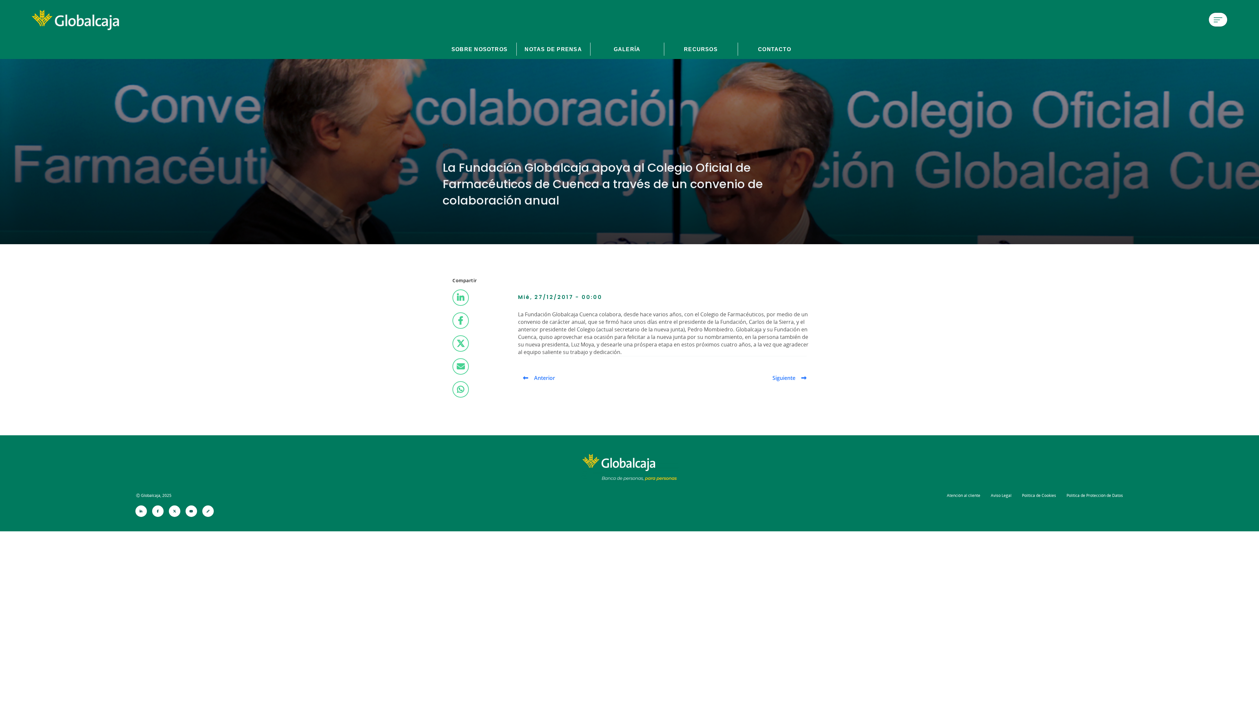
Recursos (701, 49)
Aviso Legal (1001, 495)
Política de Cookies (1039, 495)
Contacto (774, 49)
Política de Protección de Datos (1095, 495)
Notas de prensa (553, 49)
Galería (627, 49)
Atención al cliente (963, 495)
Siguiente (783, 378)
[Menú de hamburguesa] (1218, 19)
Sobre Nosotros (479, 49)
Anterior (544, 378)
